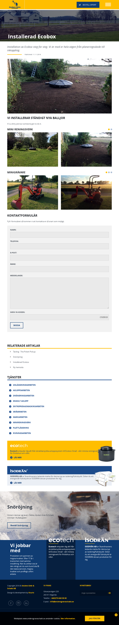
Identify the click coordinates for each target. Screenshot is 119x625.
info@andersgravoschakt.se (62, 601)
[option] (32, 149)
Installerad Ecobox (21, 362)
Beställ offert (89, 5)
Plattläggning (21, 428)
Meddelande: (16, 275)
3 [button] (111, 172)
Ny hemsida (18, 367)
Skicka (16, 325)
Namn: (13, 230)
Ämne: (13, 264)
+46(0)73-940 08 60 (59, 598)
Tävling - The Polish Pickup (24, 351)
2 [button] (111, 129)
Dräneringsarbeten (23, 395)
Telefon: (14, 241)
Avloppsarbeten (21, 390)
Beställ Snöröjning (19, 525)
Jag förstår (94, 618)
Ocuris (31, 592)
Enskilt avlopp (20, 401)
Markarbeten (20, 417)
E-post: (13, 252)
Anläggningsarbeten (24, 385)
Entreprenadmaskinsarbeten (28, 406)
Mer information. (67, 618)
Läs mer (18, 457)
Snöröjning (17, 357)
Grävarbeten (20, 411)
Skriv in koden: (17, 312)
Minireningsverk (22, 422)
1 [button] (109, 129)
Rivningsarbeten (22, 433)
